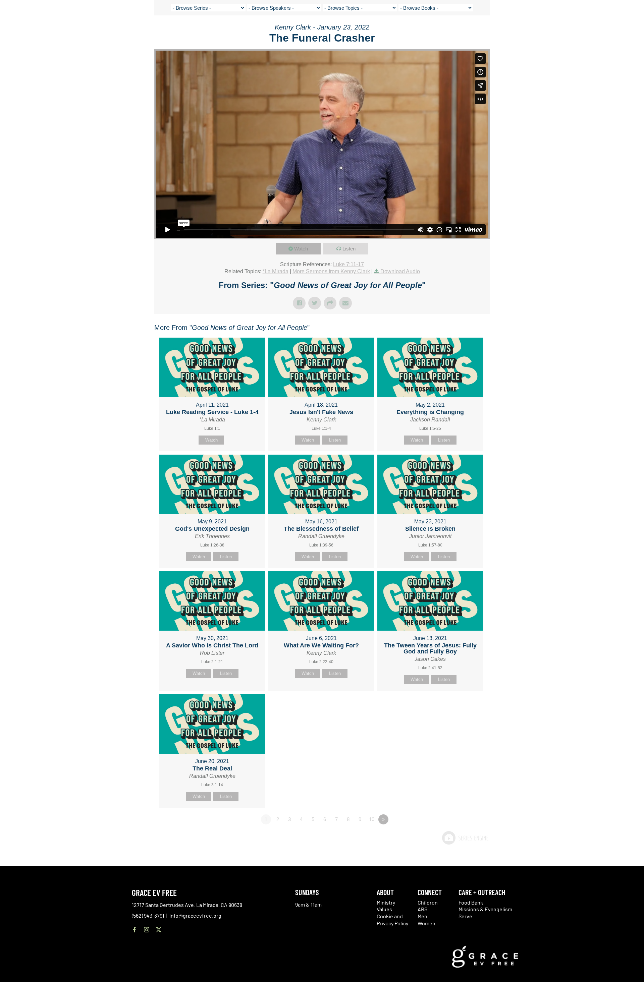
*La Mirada (275, 271)
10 (371, 819)
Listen (349, 248)
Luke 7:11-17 (348, 264)
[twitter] (158, 929)
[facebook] (134, 929)
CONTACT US (564, 30)
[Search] (608, 31)
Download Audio (400, 271)
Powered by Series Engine (465, 838)
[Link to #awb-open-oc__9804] (628, 30)
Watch (301, 248)
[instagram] (146, 929)
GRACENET (591, 30)
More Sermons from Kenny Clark (331, 271)
